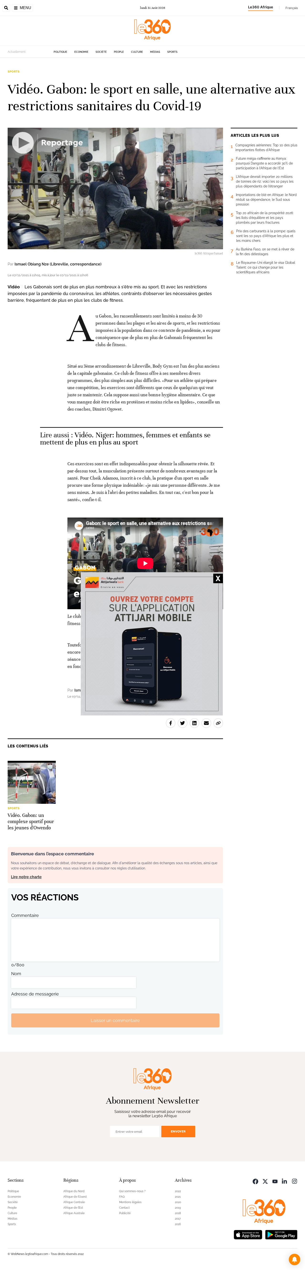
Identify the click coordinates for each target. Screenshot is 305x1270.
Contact (124, 1207)
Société (101, 51)
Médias (155, 51)
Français (291, 8)
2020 (178, 1202)
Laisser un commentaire (115, 1020)
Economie (81, 51)
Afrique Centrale (74, 1202)
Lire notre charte (26, 877)
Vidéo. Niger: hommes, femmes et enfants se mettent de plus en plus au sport (125, 439)
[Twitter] (265, 1181)
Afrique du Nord (74, 1191)
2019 (178, 1207)
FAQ (122, 1196)
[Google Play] (281, 1234)
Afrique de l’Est (73, 1207)
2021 (178, 1196)
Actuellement (16, 51)
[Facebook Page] (255, 1181)
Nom (16, 973)
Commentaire (25, 915)
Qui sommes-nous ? (132, 1191)
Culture (137, 51)
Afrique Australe (74, 1213)
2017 (178, 1218)
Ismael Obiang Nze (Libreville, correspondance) (58, 264)
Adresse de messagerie (35, 993)
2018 (178, 1213)
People (119, 51)
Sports (172, 51)
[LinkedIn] (285, 1181)
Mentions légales (130, 1202)
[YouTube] (275, 1181)
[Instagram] (294, 1181)
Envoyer (178, 1131)
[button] (294, 1259)
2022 (178, 1191)
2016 (178, 1224)
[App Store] (248, 1234)
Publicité (125, 1213)
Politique (60, 51)
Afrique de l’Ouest (75, 1196)
